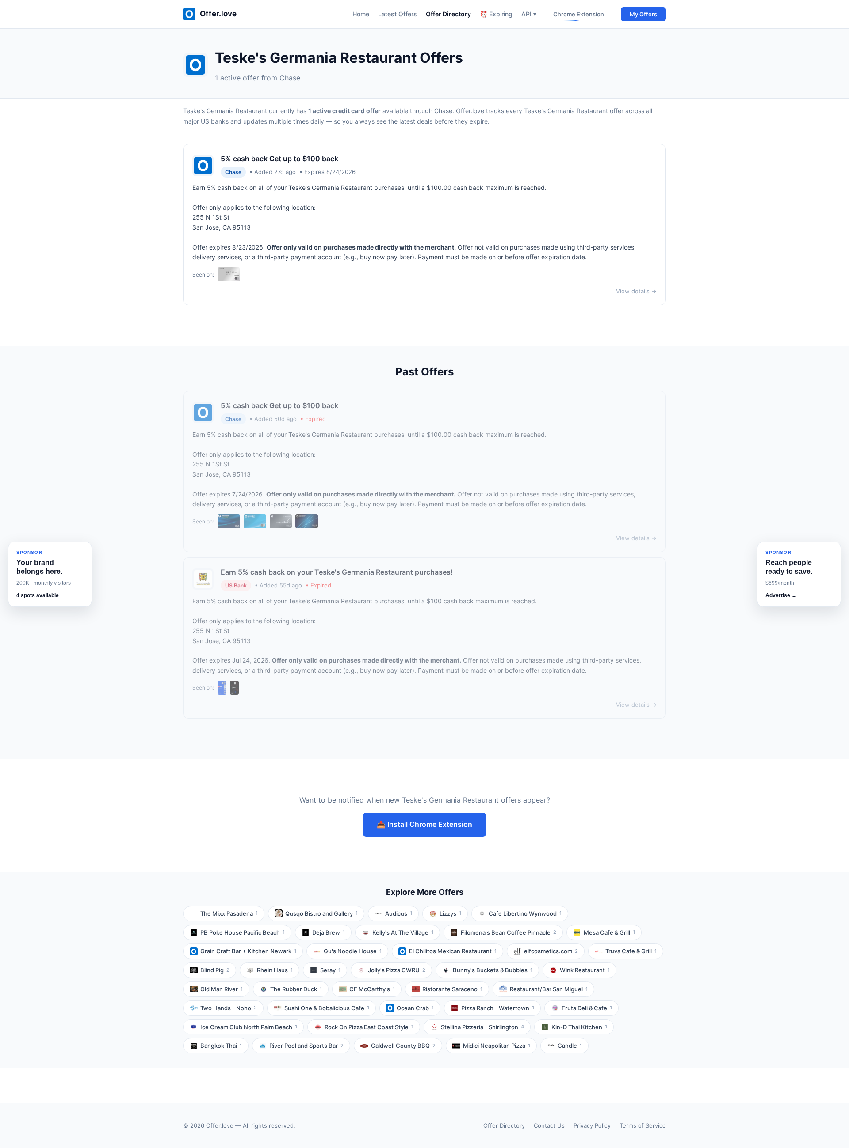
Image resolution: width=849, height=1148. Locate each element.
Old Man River (221, 989)
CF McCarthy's (372, 989)
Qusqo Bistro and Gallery (321, 913)
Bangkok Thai (221, 1045)
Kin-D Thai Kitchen (579, 1027)
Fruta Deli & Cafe (587, 1008)
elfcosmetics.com (551, 951)
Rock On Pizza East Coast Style (369, 1027)
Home (360, 14)
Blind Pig (214, 970)
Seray (330, 970)
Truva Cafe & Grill (631, 951)
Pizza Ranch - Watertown (497, 1008)
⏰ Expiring (496, 14)
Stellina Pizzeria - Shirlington (482, 1027)
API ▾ (528, 14)
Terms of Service (643, 1125)
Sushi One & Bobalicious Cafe (326, 1008)
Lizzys (450, 913)
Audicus (398, 913)
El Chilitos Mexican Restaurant (453, 951)
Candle (570, 1045)
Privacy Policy (592, 1125)
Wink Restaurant (585, 970)
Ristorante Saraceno (452, 989)
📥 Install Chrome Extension (424, 824)
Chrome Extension (578, 14)
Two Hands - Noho (228, 1008)
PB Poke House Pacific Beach (242, 932)
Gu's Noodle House (353, 951)
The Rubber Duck (296, 989)
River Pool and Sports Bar (306, 1045)
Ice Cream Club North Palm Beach (248, 1027)
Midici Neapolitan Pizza (496, 1045)
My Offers (643, 14)
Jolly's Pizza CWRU (396, 970)
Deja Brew (328, 932)
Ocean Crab (415, 1008)
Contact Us (549, 1125)
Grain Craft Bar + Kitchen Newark (248, 951)
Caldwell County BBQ (403, 1045)
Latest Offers (397, 14)
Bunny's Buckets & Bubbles (492, 970)
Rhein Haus (275, 970)
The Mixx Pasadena (229, 913)
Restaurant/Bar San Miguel (549, 989)
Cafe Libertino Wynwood (525, 913)
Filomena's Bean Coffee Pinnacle (508, 932)
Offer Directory (448, 14)
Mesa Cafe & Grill (609, 932)
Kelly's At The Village (402, 932)
